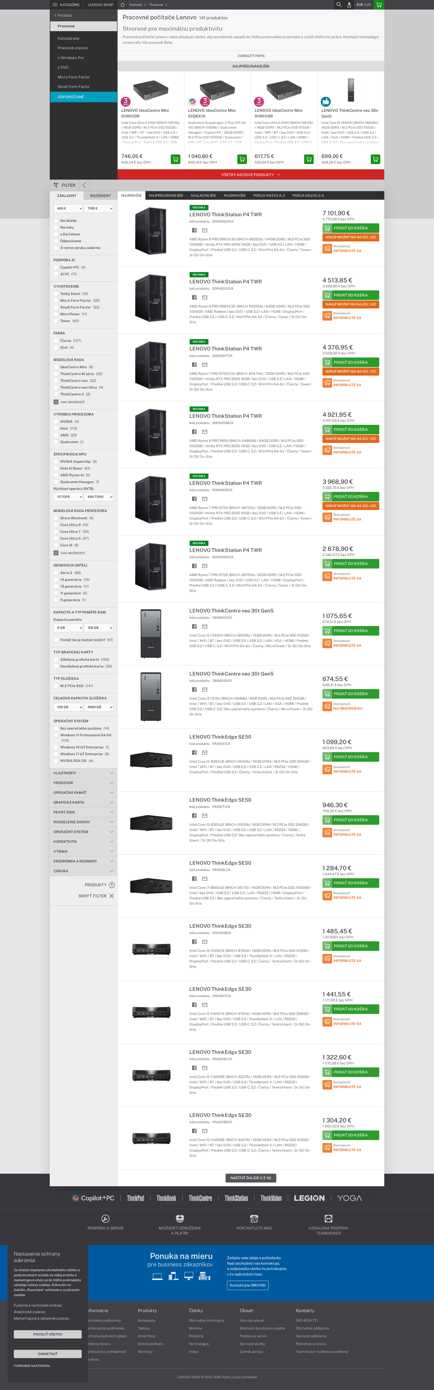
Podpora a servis (253, 1336)
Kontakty (305, 1310)
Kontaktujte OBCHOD (248, 1285)
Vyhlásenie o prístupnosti (106, 1352)
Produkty (147, 1310)
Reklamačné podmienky (105, 1328)
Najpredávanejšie (166, 195)
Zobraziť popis (251, 56)
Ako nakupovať (252, 1320)
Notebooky (146, 1320)
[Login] (349, 5)
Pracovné (157, 5)
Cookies (92, 1359)
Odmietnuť (48, 1354)
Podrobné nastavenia (32, 1366)
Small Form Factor (74, 86)
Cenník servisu (251, 1352)
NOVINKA (199, 207)
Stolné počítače (150, 1344)
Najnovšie (131, 195)
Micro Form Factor (74, 77)
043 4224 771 (307, 1320)
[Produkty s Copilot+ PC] (192, 102)
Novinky (195, 1328)
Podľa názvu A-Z (269, 195)
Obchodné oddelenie (312, 1328)
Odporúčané (71, 97)
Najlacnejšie (203, 195)
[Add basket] (175, 159)
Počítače (136, 5)
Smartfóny (146, 1336)
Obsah (246, 1310)
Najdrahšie (235, 195)
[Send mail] (205, 230)
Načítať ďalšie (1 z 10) (251, 1178)
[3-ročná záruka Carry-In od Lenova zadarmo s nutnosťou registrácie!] (126, 102)
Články (196, 1310)
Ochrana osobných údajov (106, 1336)
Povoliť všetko (47, 1334)
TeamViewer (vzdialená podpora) (322, 1352)
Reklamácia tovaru (311, 1344)
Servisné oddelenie (311, 1336)
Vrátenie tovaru (98, 1344)
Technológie (199, 1344)
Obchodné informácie (206, 1320)
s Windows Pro (71, 58)
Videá (193, 1352)
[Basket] (379, 5)
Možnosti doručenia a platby (262, 1328)
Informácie (97, 1310)
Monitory (145, 1352)
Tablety (144, 1328)
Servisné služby (252, 1344)
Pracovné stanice (72, 48)
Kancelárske (68, 38)
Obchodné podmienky (103, 1320)
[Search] (339, 5)
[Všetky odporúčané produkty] (326, 102)
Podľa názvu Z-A (308, 195)
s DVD (63, 67)
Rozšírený (100, 196)
